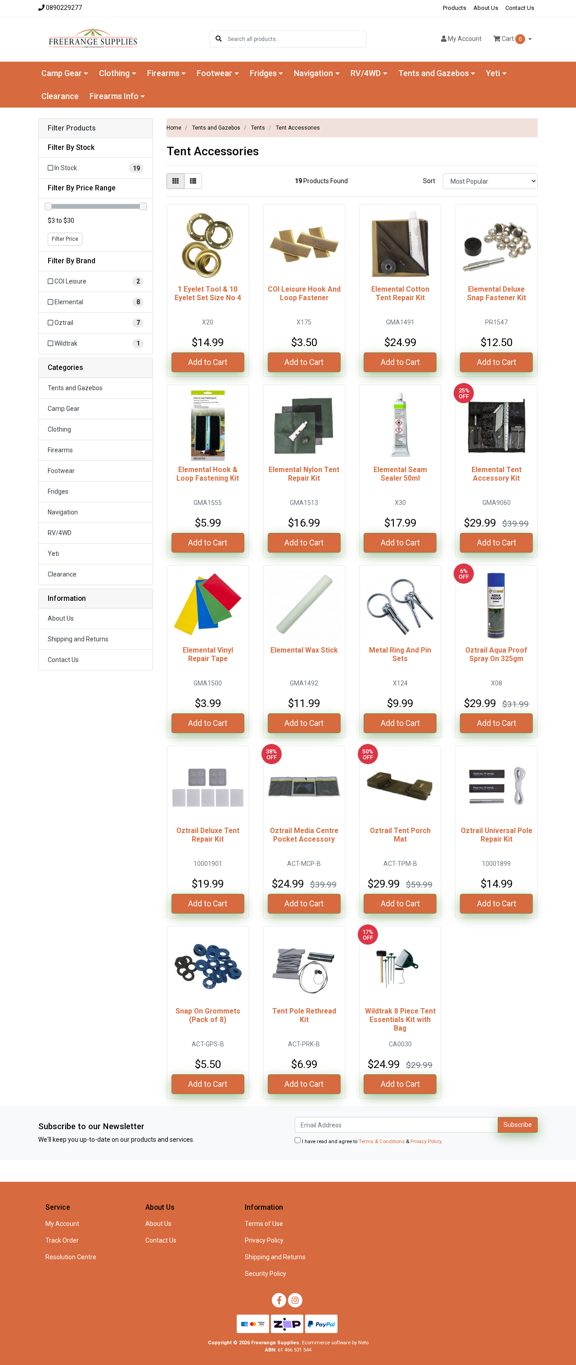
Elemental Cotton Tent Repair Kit (400, 293)
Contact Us (519, 8)
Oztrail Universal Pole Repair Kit (496, 834)
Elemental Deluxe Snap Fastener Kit (496, 293)
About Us (485, 8)
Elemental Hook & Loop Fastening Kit (207, 473)
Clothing (59, 429)
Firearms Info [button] (114, 96)
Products (454, 8)
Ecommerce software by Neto (335, 1343)
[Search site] (219, 39)
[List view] (193, 181)
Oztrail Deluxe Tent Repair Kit (207, 834)
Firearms (60, 450)
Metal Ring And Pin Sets (400, 654)
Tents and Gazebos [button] (433, 73)
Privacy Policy (425, 1141)
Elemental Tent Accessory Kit (497, 473)
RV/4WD (60, 532)
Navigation (63, 512)
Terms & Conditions (382, 1141)
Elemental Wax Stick (304, 650)
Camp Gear (64, 408)
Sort (429, 181)
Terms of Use (264, 1223)
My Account (62, 1223)
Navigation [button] (313, 73)
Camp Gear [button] (61, 73)
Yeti (53, 553)
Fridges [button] (263, 73)
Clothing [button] (114, 73)
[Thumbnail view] (175, 181)
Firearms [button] (163, 73)
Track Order (62, 1240)
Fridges (58, 491)
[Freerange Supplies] (93, 38)
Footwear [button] (214, 73)
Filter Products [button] (72, 128)
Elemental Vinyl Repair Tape (208, 654)
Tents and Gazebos (75, 388)
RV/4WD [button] (366, 73)
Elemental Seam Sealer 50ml (400, 473)
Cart (511, 38)
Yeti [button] (493, 73)
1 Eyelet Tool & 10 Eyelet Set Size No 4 (208, 293)
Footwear (61, 470)
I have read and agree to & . (371, 1141)
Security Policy (265, 1273)
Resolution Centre (70, 1257)
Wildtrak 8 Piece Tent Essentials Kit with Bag (400, 1019)
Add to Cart (207, 362)
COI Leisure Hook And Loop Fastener (304, 293)
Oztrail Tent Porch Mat (400, 834)
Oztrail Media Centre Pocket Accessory (304, 834)
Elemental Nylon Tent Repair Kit (304, 473)
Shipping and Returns (78, 639)
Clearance (60, 96)
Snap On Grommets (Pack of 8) (208, 1015)
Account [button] (465, 38)
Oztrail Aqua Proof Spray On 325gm (496, 654)
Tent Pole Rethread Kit (304, 1015)
